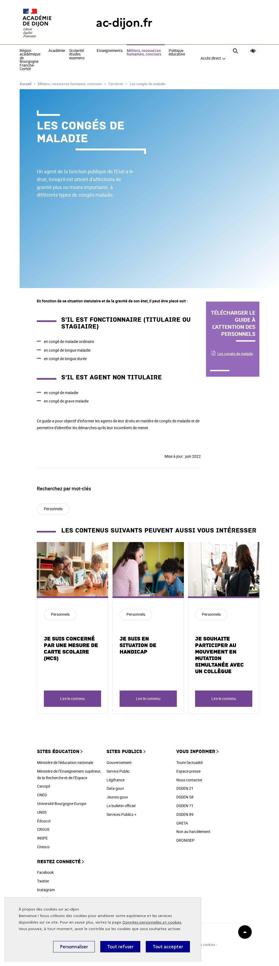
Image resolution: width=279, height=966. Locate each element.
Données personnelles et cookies (151, 922)
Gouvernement (119, 762)
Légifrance (116, 779)
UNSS (42, 812)
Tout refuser (120, 946)
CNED (42, 794)
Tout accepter (168, 946)
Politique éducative (177, 52)
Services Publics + (122, 814)
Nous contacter (189, 779)
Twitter (43, 881)
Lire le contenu (72, 698)
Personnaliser (74, 946)
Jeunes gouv (117, 797)
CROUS (43, 829)
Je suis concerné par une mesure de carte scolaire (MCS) (71, 649)
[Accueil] (47, 22)
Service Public (118, 771)
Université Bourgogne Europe (61, 803)
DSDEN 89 (184, 814)
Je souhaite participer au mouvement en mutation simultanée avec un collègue (219, 655)
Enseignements (110, 51)
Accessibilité (253, 51)
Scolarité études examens (76, 54)
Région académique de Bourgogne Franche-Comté (30, 60)
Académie (56, 51)
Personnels (53, 508)
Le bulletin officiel (121, 805)
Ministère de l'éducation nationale (65, 762)
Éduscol (43, 820)
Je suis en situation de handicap (138, 645)
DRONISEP (185, 840)
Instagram (46, 889)
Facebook (45, 872)
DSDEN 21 (184, 788)
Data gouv (115, 788)
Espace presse (188, 771)
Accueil (25, 83)
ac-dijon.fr (124, 22)
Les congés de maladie (235, 353)
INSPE (42, 838)
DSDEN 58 (184, 797)
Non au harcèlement (193, 831)
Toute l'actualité (189, 762)
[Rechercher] (235, 58)
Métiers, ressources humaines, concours (144, 52)
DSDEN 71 (184, 805)
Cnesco (43, 846)
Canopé (43, 786)
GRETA (182, 823)
